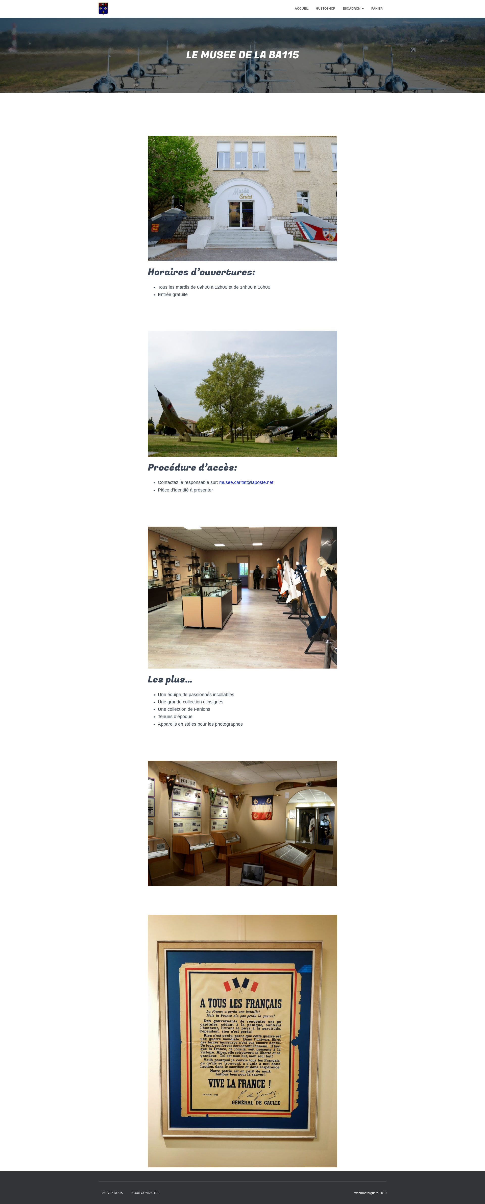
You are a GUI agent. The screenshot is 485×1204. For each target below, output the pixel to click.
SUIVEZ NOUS (112, 1193)
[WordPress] (103, 9)
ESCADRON (352, 8)
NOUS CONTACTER (145, 1193)
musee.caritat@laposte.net (246, 482)
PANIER (377, 8)
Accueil (301, 8)
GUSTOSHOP (325, 8)
